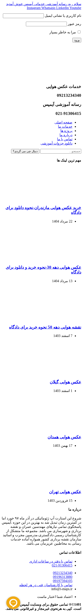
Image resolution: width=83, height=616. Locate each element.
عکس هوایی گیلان (65, 382)
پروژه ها (66, 131)
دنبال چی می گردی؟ (25, 151)
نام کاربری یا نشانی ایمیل (63, 15)
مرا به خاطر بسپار (63, 32)
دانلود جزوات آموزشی (56, 143)
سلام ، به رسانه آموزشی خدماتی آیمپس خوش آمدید (43, 4)
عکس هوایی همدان (64, 437)
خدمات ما (65, 126)
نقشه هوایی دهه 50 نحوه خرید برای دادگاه (45, 327)
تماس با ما (64, 139)
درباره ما (66, 135)
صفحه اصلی (63, 122)
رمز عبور (74, 24)
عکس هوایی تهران (65, 491)
